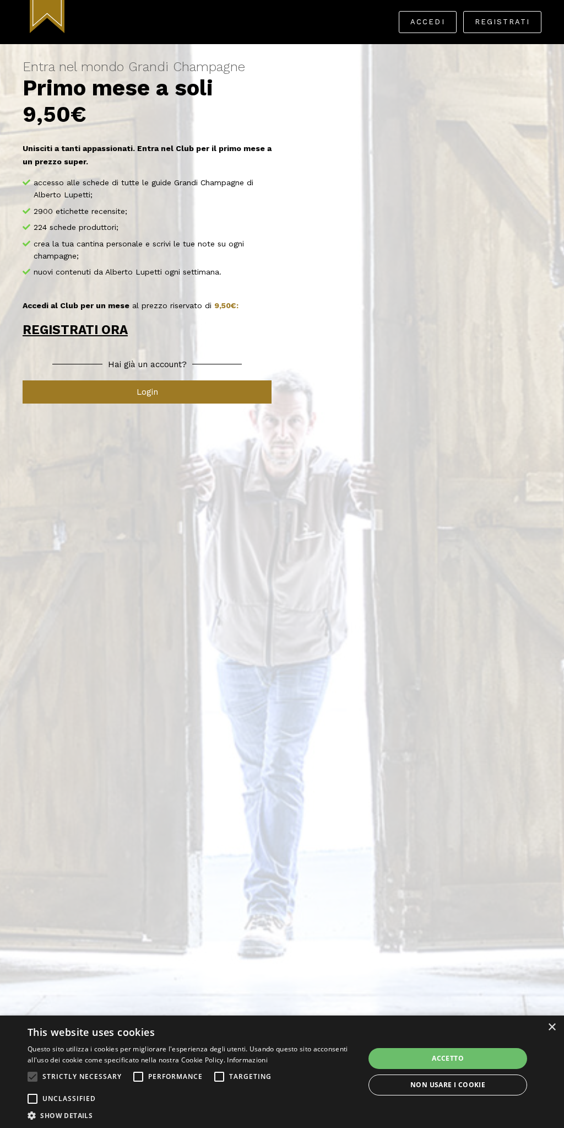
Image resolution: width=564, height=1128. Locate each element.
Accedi (427, 22)
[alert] (282, 1072)
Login (147, 392)
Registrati (502, 22)
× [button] (551, 1027)
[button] (32, 1077)
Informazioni (247, 1060)
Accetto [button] (448, 1058)
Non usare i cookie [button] (447, 1084)
